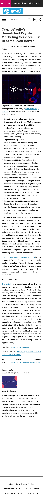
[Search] (29, 19)
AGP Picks (5, 3)
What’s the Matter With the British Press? (22, 3)
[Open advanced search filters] (34, 19)
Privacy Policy (32, 493)
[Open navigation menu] (4, 19)
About (11, 484)
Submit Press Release (13, 489)
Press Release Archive (25, 484)
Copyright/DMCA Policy (14, 493)
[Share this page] (39, 19)
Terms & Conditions (31, 489)
